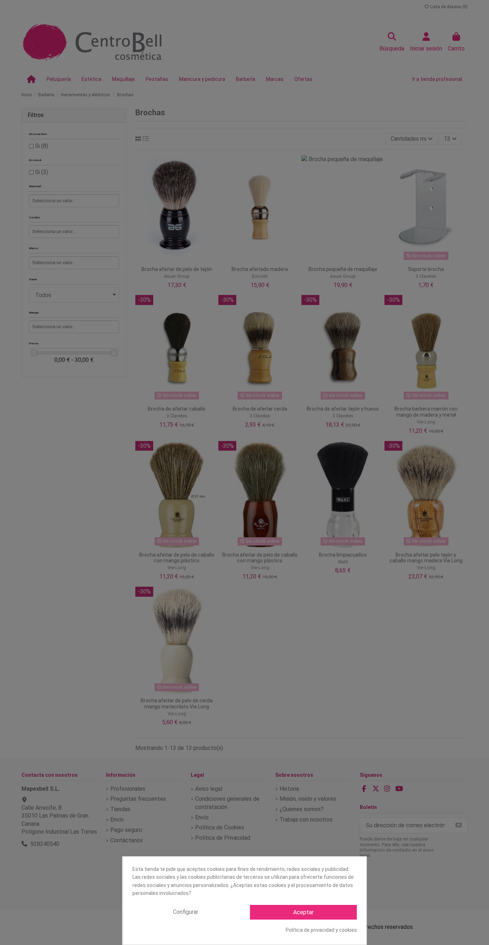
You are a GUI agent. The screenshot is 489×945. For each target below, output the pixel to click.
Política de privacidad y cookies (321, 930)
